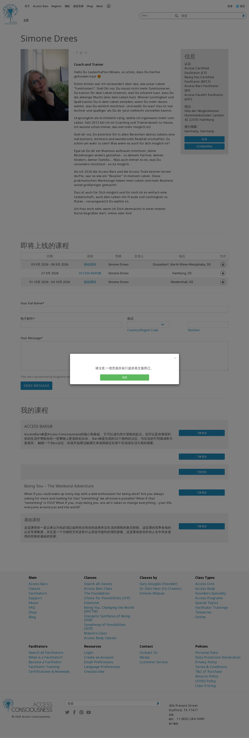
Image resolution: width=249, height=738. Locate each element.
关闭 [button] (124, 377)
